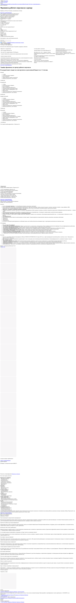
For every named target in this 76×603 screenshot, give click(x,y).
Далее (2, 25)
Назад (2, 30)
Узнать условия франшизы (5, 460)
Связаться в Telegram (13, 591)
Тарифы (2, 4)
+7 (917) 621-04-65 (3, 2)
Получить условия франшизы (34, 4)
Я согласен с (13, 42)
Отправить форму (7, 43)
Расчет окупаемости (19, 4)
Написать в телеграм (16, 473)
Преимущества (6, 4)
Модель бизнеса (12, 4)
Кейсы (24, 4)
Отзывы (26, 4)
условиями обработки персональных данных (15, 42)
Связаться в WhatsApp (4, 591)
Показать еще (3, 186)
